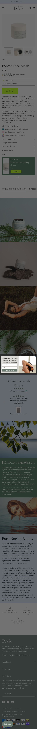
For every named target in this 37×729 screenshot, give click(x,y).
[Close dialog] (35, 356)
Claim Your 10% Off (10, 370)
